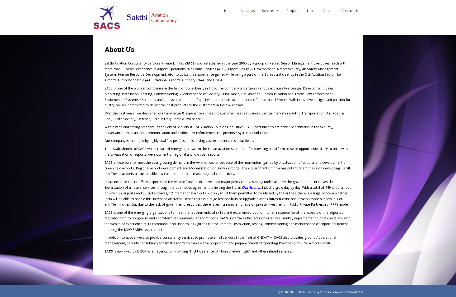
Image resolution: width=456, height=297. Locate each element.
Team (310, 10)
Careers (328, 10)
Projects (292, 10)
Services (268, 10)
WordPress (355, 292)
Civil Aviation (251, 187)
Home (228, 10)
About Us (248, 10)
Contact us (350, 10)
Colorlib (325, 292)
